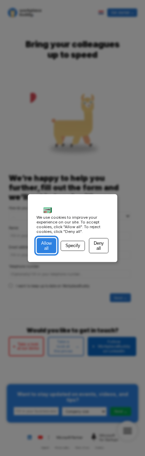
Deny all (99, 246)
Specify (72, 245)
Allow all (46, 246)
